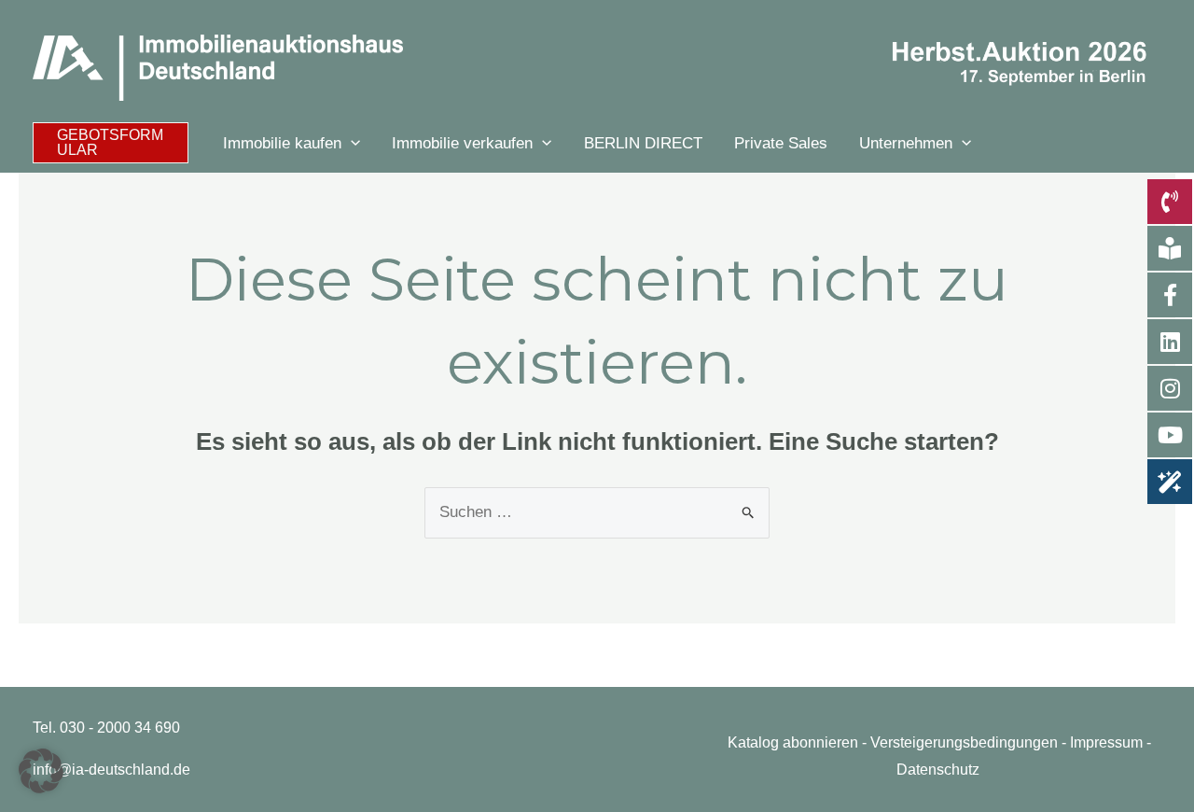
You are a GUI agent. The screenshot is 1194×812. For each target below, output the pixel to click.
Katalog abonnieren (793, 742)
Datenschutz (937, 769)
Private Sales (780, 142)
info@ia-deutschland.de (111, 769)
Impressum (1106, 742)
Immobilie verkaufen (462, 142)
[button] (110, 142)
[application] (350, 143)
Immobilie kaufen (282, 142)
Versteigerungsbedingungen (964, 742)
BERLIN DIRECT (643, 142)
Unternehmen (905, 142)
